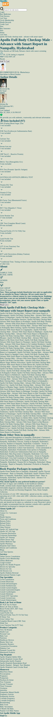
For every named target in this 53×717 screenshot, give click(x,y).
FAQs (2, 515)
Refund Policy (5, 523)
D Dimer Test (5, 617)
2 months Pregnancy (7, 700)
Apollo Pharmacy (6, 544)
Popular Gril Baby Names (9, 711)
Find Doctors (5, 16)
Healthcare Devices (7, 640)
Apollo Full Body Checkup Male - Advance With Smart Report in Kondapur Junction (26, 318)
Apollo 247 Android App (9, 529)
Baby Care (4, 636)
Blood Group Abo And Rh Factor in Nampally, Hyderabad (24, 459)
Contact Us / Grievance (8, 513)
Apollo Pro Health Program (10, 565)
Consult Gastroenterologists (10, 590)
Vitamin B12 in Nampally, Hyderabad (31, 462)
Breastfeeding (5, 703)
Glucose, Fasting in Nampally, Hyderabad (32, 442)
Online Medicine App (8, 542)
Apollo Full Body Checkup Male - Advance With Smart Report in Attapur (25, 402)
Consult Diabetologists (8, 600)
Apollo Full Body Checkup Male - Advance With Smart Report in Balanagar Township (25, 390)
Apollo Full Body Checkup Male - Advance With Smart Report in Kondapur (26, 320)
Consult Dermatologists (8, 584)
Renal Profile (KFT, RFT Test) (11, 609)
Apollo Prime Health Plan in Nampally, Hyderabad (18, 471)
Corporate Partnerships (8, 535)
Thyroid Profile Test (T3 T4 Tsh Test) (14, 615)
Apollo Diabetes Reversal (9, 573)
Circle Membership (7, 20)
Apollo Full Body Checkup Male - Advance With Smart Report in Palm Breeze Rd (25, 364)
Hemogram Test (6, 611)
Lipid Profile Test (6, 613)
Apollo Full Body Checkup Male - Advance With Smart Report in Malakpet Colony (26, 419)
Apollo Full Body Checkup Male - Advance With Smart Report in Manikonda (26, 333)
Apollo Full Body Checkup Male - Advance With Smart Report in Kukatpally (26, 380)
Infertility (3, 690)
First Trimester (5, 682)
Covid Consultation (7, 580)
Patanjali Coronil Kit (7, 650)
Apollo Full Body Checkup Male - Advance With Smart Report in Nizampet (25, 341)
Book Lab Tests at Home (9, 607)
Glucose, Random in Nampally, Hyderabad (15, 444)
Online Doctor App (7, 540)
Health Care (4, 632)
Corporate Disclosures (8, 533)
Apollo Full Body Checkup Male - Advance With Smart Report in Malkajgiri (25, 345)
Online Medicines (6, 561)
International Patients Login (10, 575)
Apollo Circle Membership (9, 559)
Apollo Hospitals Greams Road (11, 659)
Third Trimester (6, 686)
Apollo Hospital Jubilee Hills (10, 657)
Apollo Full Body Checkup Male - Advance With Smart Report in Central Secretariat (24, 405)
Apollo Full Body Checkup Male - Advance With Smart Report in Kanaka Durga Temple (25, 355)
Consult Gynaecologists (8, 588)
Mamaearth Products (7, 652)
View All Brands (6, 630)
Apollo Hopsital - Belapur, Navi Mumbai (15, 665)
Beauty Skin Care (6, 642)
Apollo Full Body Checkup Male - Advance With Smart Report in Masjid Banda (24, 357)
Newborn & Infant (7, 680)
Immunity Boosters (7, 644)
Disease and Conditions (8, 548)
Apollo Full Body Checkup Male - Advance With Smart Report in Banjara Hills (23, 376)
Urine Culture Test (7, 619)
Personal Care (5, 634)
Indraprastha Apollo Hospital (10, 661)
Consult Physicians (7, 582)
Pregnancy (4, 676)
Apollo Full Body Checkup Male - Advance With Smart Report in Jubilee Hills (24, 417)
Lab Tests (3, 18)
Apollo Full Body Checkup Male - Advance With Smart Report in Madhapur (23, 331)
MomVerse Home (6, 672)
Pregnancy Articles (7, 694)
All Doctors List (6, 571)
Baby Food (4, 705)
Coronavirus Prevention (8, 646)
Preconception (5, 674)
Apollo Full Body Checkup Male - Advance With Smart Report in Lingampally (23, 329)
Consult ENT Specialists (9, 596)
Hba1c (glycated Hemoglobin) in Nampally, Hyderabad (20, 437)
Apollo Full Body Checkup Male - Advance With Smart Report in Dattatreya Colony (26, 407)
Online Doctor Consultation (10, 556)
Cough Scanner (5, 563)
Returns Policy (5, 521)
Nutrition (3, 638)
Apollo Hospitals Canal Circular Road (14, 667)
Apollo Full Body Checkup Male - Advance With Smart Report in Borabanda (23, 378)
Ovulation (3, 688)
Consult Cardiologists (8, 592)
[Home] (4, 6)
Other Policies (5, 527)
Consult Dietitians (6, 594)
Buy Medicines (5, 14)
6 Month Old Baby (7, 709)
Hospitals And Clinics (8, 546)
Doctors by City (6, 569)
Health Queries (5, 517)
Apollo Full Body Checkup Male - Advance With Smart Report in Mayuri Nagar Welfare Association (24, 361)
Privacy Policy (5, 525)
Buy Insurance (5, 30)
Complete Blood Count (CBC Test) (12, 621)
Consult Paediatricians (8, 586)
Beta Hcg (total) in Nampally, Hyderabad (24, 454)
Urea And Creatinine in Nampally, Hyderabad (25, 458)
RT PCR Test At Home (8, 605)
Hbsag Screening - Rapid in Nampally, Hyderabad (25, 463)
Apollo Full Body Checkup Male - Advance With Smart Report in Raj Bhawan (25, 421)
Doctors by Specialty (7, 567)
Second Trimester (6, 684)
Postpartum (4, 678)
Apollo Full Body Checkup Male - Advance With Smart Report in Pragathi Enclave (24, 366)
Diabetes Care (5, 648)
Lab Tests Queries (6, 552)
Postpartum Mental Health (9, 692)
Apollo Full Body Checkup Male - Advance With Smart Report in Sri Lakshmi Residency (25, 343)
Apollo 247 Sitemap (7, 538)
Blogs (2, 550)
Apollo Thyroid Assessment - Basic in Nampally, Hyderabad (25, 472)
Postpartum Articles (7, 696)
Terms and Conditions (8, 519)
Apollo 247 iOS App (7, 531)
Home (2, 33)
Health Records (5, 22)
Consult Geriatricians (7, 598)
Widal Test (4, 623)
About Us (3, 511)
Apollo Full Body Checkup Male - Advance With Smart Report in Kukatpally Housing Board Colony (25, 324)
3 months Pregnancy (7, 698)
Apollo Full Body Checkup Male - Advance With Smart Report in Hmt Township (26, 392)
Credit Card (4, 25)
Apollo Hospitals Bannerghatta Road (13, 663)
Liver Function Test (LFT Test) (11, 625)
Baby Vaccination (6, 707)
